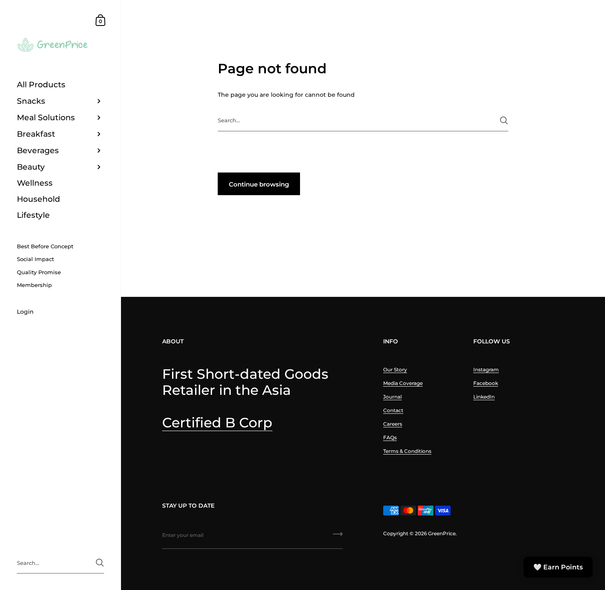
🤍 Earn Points (558, 567)
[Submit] (504, 120)
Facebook (485, 383)
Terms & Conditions (407, 451)
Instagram (486, 369)
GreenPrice (442, 533)
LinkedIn (484, 397)
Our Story (395, 369)
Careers (392, 424)
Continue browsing (259, 184)
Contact (393, 410)
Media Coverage (403, 383)
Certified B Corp (217, 422)
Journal (392, 397)
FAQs (390, 437)
